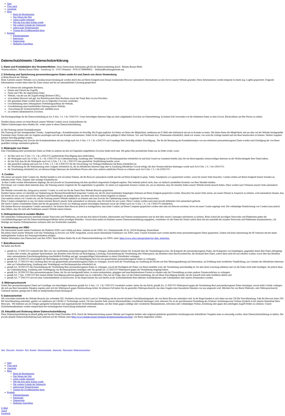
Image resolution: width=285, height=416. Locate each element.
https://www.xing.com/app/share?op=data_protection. (145, 238)
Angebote (11, 9)
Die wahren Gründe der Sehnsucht (29, 25)
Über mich (12, 6)
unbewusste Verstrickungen (26, 27)
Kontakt (11, 33)
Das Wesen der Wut (22, 17)
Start (9, 3)
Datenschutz (19, 41)
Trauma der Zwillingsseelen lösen (29, 30)
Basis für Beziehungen (23, 14)
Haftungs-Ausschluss (23, 43)
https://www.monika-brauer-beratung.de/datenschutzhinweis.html (102, 317)
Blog (9, 11)
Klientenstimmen (21, 35)
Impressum (18, 38)
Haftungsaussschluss (82, 350)
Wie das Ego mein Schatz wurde (28, 22)
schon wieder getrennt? (24, 19)
